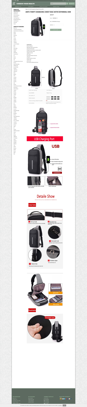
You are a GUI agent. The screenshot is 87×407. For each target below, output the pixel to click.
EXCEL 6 (15, 114)
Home (27, 9)
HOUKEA (15, 142)
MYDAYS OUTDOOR (16, 130)
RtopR (15, 135)
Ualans (15, 132)
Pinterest (47, 400)
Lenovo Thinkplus (16, 43)
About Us (14, 398)
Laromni (15, 109)
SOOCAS (15, 78)
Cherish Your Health (26, 3)
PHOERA (15, 101)
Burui (14, 45)
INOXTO (15, 106)
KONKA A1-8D (16, 65)
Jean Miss (15, 122)
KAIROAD (15, 140)
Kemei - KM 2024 (16, 120)
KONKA (15, 51)
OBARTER (15, 136)
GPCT (14, 75)
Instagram (47, 402)
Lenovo (15, 38)
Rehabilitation (56, 6)
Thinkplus (15, 42)
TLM (14, 145)
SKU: (50, 21)
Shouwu (15, 129)
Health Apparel (16, 20)
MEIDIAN (15, 97)
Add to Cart (55, 29)
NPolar (15, 32)
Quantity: (51, 24)
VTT (14, 55)
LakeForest (15, 71)
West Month (15, 87)
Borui (14, 46)
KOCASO (15, 80)
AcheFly (15, 84)
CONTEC (15, 98)
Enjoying (15, 68)
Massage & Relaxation (17, 19)
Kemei (15, 58)
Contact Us (15, 399)
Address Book (31, 402)
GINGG (15, 146)
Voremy (15, 91)
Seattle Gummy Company (18, 85)
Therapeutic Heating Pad (17, 29)
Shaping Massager (16, 110)
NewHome (15, 35)
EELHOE (15, 93)
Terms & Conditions (16, 403)
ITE (14, 103)
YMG (14, 153)
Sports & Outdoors (43, 6)
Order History (31, 399)
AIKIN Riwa (15, 52)
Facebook (47, 399)
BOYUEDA (15, 107)
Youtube (46, 403)
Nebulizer (15, 49)
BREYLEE (15, 143)
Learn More (60, 405)
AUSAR (15, 149)
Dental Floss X (16, 54)
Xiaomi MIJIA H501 (16, 64)
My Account (30, 398)
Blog (63, 0)
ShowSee (15, 81)
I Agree (64, 405)
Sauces (15, 23)
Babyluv (15, 74)
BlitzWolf (15, 113)
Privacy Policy (15, 402)
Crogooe (15, 90)
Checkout (72, 0)
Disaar (15, 104)
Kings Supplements (17, 116)
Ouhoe (15, 139)
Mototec (15, 148)
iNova (14, 72)
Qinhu (14, 126)
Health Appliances (69, 6)
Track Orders (31, 400)
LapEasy (15, 100)
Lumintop (15, 123)
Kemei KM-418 (16, 67)
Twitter (46, 398)
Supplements (30, 6)
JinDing (15, 94)
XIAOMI (15, 33)
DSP (14, 59)
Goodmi (15, 39)
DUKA (14, 152)
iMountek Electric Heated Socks (18, 30)
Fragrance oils (18, 6)
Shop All (72, 3)
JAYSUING (15, 119)
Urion (14, 133)
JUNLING (15, 117)
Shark (14, 36)
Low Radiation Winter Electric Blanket (18, 62)
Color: (51, 18)
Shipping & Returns (16, 400)
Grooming (15, 22)
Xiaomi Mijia (15, 48)
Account (67, 0)
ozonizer (15, 77)
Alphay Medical (16, 88)
